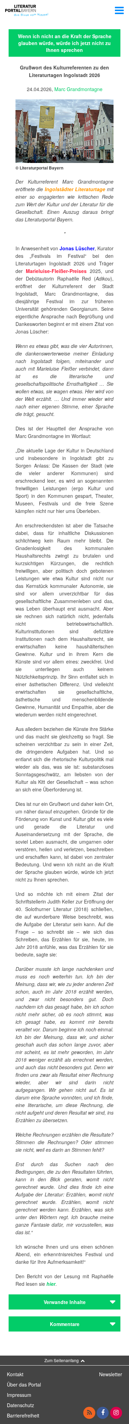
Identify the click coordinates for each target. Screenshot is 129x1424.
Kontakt (15, 1374)
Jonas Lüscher (77, 248)
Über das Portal (24, 1384)
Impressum (19, 1394)
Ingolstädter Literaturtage (75, 189)
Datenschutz (20, 1405)
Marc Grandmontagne (78, 89)
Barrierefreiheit (23, 1415)
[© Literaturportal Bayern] (64, 130)
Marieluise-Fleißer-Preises (56, 270)
